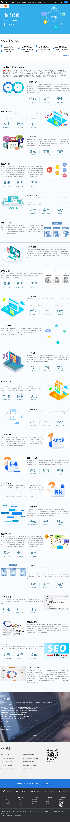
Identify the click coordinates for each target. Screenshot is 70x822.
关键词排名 (48, 805)
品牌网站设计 (20, 801)
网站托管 (34, 2)
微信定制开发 (61, 799)
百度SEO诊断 (7, 803)
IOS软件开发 (34, 799)
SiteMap (2, 813)
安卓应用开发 (34, 801)
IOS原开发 (34, 803)
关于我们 (55, 2)
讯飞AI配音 (3, 811)
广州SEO (59, 811)
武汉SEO (38, 811)
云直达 (7, 811)
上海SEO (55, 811)
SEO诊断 (24, 2)
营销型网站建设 (21, 805)
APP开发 (50, 2)
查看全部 (3, 772)
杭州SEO (25, 811)
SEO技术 (6, 813)
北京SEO (50, 811)
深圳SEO (63, 811)
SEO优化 (14, 2)
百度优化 (47, 803)
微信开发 (44, 2)
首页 (9, 2)
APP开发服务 (34, 805)
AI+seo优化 (7, 801)
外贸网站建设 (20, 803)
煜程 (13, 811)
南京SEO (29, 811)
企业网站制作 (20, 799)
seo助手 (46, 811)
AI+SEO (18, 2)
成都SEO (20, 811)
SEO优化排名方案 (64, 55)
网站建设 (39, 2)
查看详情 (11, 25)
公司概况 (47, 799)
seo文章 (16, 811)
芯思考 (10, 811)
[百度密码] (4, 2)
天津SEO (33, 811)
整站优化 (29, 2)
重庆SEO (42, 811)
